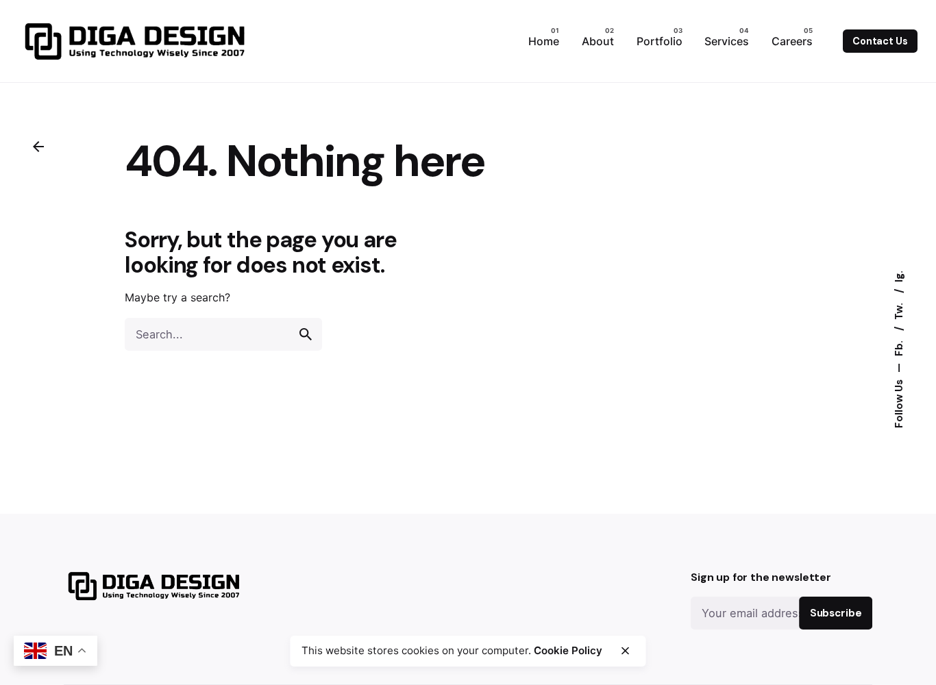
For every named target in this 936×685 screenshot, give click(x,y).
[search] (305, 334)
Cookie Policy (568, 650)
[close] (624, 650)
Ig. (898, 276)
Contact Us (880, 41)
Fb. (898, 347)
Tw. (898, 310)
